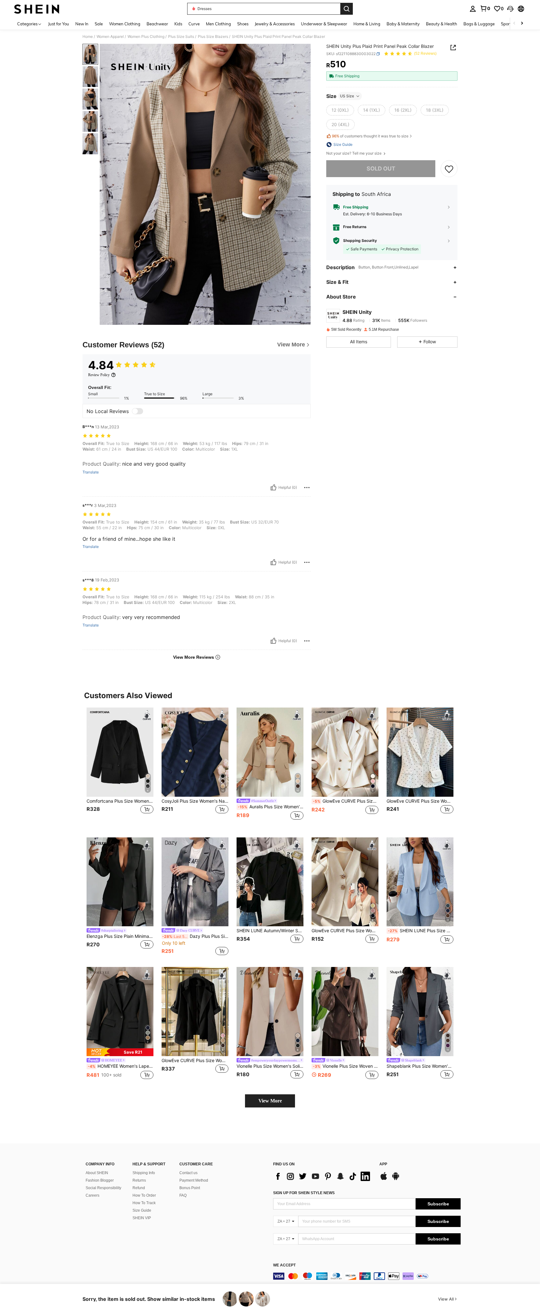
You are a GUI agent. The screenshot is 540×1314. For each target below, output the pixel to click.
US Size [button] (347, 96)
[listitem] (120, 767)
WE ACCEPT (284, 1265)
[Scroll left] (514, 24)
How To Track (144, 1203)
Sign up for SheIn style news (304, 1193)
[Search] (346, 9)
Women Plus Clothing (146, 36)
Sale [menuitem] (99, 23)
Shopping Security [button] (360, 240)
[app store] (383, 1179)
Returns (139, 1180)
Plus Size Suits (181, 36)
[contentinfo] (367, 1276)
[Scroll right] (522, 24)
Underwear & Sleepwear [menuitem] (324, 23)
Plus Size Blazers (213, 36)
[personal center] (473, 9)
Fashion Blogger (100, 1180)
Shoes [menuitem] (242, 23)
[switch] (137, 411)
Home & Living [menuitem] (366, 23)
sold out (381, 168)
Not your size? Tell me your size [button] (354, 153)
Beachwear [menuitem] (157, 23)
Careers (92, 1195)
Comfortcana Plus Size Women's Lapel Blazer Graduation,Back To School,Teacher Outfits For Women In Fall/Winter (120, 801)
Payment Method (193, 1180)
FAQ (183, 1195)
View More (270, 1100)
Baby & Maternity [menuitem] (403, 23)
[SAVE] (449, 168)
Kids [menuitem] (178, 23)
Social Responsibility (103, 1188)
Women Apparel (110, 36)
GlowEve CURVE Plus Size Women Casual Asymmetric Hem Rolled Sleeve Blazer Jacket (195, 1060)
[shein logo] (36, 9)
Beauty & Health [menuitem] (441, 23)
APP (383, 1164)
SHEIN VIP (141, 1218)
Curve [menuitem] (194, 23)
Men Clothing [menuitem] (218, 23)
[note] (120, 1052)
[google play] (395, 1179)
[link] (485, 8)
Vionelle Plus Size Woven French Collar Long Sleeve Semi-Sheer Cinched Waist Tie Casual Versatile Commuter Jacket (345, 1066)
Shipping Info (143, 1173)
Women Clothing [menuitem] (124, 23)
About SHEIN (97, 1173)
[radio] (340, 110)
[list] (323, 1176)
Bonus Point (189, 1188)
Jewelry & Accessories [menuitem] (275, 23)
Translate (90, 472)
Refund (138, 1188)
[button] (510, 9)
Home (87, 36)
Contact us (188, 1173)
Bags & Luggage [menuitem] (479, 23)
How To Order (144, 1195)
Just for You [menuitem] (58, 23)
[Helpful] (273, 487)
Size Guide (141, 1210)
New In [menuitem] (81, 23)
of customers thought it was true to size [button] (370, 136)
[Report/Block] (307, 487)
